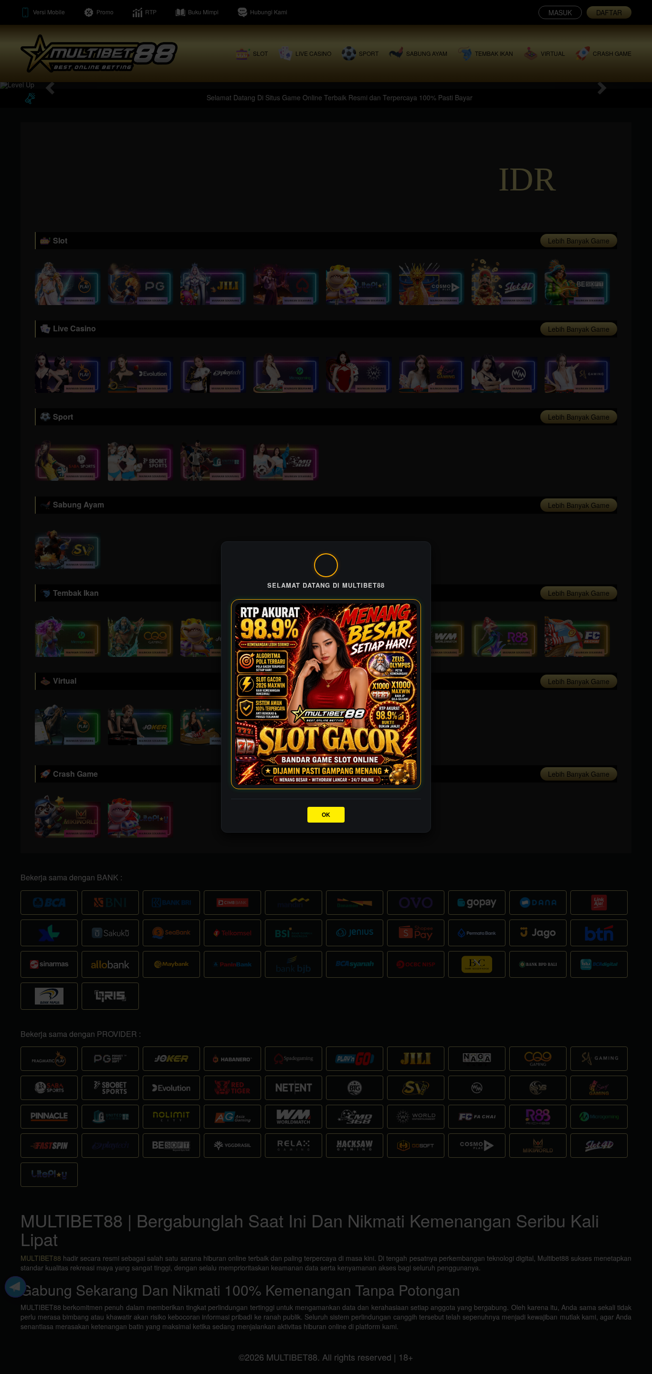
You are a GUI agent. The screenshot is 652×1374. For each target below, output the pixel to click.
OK (326, 814)
